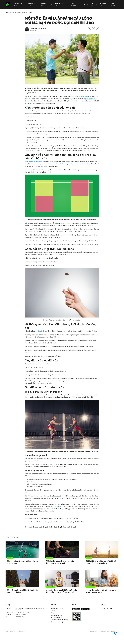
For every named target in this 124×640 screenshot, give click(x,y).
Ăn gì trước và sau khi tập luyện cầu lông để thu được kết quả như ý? (61, 591)
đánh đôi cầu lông (55, 527)
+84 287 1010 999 (21, 614)
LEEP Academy (74, 4)
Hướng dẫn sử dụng (57, 608)
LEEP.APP (56, 506)
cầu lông (33, 527)
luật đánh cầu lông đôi (68, 527)
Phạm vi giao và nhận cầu (33, 161)
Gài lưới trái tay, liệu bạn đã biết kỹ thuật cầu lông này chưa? (101, 562)
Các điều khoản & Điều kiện (59, 619)
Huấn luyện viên (31, 4)
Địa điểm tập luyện (18, 4)
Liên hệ (53, 610)
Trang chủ (9, 12)
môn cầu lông (41, 331)
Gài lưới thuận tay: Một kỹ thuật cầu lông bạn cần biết (22, 591)
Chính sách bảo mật (57, 622)
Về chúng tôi (103, 4)
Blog (52, 613)
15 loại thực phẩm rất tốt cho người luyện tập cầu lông (101, 591)
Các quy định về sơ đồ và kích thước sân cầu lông (22, 562)
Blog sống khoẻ (20, 12)
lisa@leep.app (20, 616)
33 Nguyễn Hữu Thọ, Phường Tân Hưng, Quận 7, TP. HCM (30, 609)
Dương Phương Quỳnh (38, 28)
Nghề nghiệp (112, 4)
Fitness (30, 12)
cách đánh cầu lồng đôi (79, 96)
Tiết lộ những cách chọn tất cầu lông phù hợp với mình (60, 562)
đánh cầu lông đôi (42, 527)
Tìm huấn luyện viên (57, 617)
